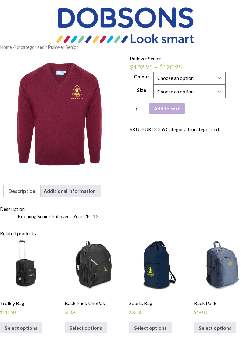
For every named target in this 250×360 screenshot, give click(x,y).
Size (141, 90)
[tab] (22, 191)
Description (22, 191)
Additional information (70, 191)
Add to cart (167, 108)
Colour (141, 76)
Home (6, 47)
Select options (21, 328)
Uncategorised (30, 47)
